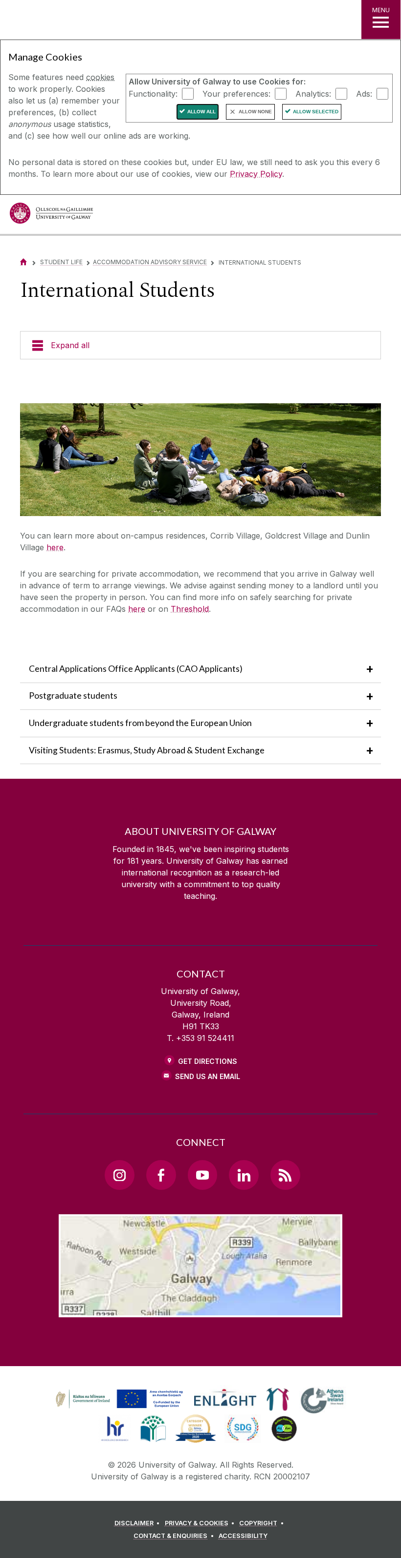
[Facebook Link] (161, 1174)
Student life (61, 262)
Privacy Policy (256, 174)
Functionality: (153, 93)
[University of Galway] (51, 216)
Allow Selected (315, 111)
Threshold (190, 609)
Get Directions (207, 1061)
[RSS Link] (285, 1174)
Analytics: (313, 93)
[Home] (23, 262)
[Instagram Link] (119, 1174)
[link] (117, 1399)
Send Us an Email (207, 1076)
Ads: (364, 93)
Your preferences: (236, 93)
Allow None (255, 111)
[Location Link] (200, 1309)
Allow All (201, 111)
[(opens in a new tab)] (120, 1408)
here (55, 547)
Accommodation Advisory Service (150, 262)
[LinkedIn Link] (243, 1174)
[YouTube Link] (202, 1174)
